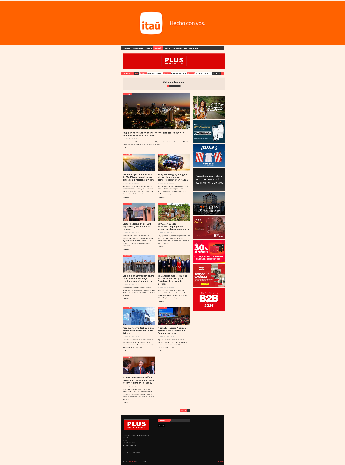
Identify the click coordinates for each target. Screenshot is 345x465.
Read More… (126, 148)
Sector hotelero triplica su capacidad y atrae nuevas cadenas (137, 226)
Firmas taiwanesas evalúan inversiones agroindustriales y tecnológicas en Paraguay (138, 380)
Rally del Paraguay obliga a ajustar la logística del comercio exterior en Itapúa (173, 177)
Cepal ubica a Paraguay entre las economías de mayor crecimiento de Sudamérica (138, 278)
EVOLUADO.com (138, 453)
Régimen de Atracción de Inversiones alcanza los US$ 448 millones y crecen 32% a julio (153, 134)
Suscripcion (193, 48)
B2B (185, 48)
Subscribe (222, 461)
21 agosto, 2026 (134, 138)
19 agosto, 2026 (134, 336)
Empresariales (138, 48)
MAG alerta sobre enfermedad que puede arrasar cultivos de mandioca (173, 226)
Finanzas (148, 48)
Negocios (167, 48)
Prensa (126, 138)
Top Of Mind (177, 48)
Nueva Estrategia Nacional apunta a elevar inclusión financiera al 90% (172, 330)
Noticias (127, 48)
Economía (157, 48)
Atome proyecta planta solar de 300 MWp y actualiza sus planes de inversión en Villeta (139, 177)
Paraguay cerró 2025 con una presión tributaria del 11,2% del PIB (138, 330)
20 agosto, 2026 (134, 232)
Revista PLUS (131, 461)
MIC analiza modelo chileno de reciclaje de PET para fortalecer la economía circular (172, 279)
